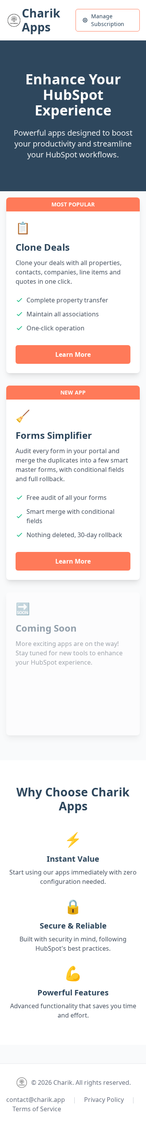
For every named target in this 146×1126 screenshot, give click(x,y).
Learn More (73, 354)
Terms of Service (36, 1109)
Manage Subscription (107, 20)
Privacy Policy (104, 1099)
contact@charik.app (35, 1099)
